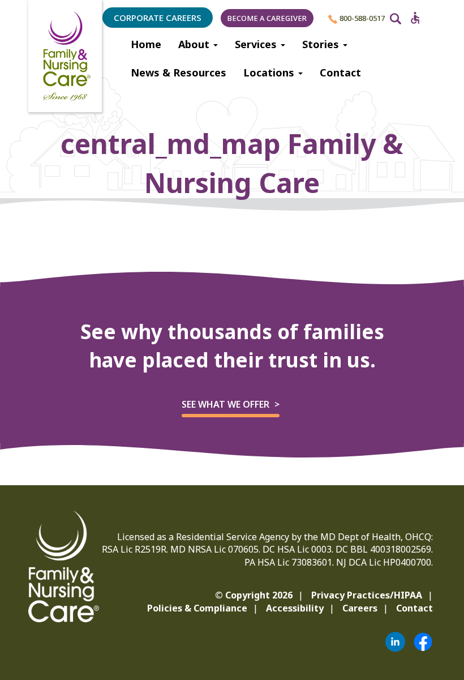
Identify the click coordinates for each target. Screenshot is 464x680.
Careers (359, 608)
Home (146, 44)
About (195, 44)
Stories (322, 44)
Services (257, 44)
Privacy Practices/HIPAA (366, 595)
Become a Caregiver (267, 18)
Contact (340, 72)
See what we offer (225, 404)
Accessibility (295, 608)
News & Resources (178, 72)
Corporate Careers (157, 17)
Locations (270, 72)
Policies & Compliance (197, 608)
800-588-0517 (361, 18)
